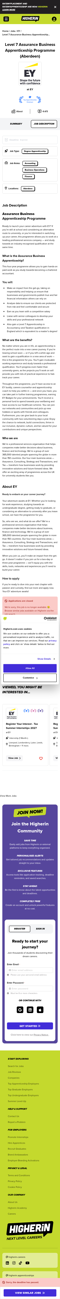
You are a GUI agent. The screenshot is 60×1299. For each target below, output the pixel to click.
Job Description (44, 124)
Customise (28, 677)
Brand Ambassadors (18, 1154)
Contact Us (13, 1116)
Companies (13, 1077)
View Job (13, 758)
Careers (12, 1213)
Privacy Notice (41, 1034)
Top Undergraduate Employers (23, 1095)
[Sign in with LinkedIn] (30, 1009)
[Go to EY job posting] (25, 713)
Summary (16, 124)
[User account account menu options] (54, 19)
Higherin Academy (17, 1207)
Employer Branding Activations (23, 1160)
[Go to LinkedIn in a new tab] (7, 1262)
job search (10, 614)
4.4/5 (45, 111)
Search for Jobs (16, 1066)
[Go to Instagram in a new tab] (13, 1262)
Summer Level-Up (17, 1101)
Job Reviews (14, 1072)
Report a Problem (16, 1122)
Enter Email (13, 964)
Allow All (30, 668)
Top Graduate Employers (20, 1089)
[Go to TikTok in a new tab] (20, 1262)
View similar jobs (28, 1293)
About (19, 111)
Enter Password (16, 982)
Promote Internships (18, 1137)
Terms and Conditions (19, 1175)
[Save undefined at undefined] (41, 758)
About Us (12, 1202)
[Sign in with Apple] (40, 1009)
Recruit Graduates (17, 1148)
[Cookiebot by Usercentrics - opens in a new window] (44, 619)
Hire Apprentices (16, 1142)
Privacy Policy (15, 1181)
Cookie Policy (15, 1187)
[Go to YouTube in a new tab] (27, 1262)
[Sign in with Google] (20, 1009)
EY (31, 89)
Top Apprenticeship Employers (23, 1083)
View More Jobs (8, 795)
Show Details (44, 659)
